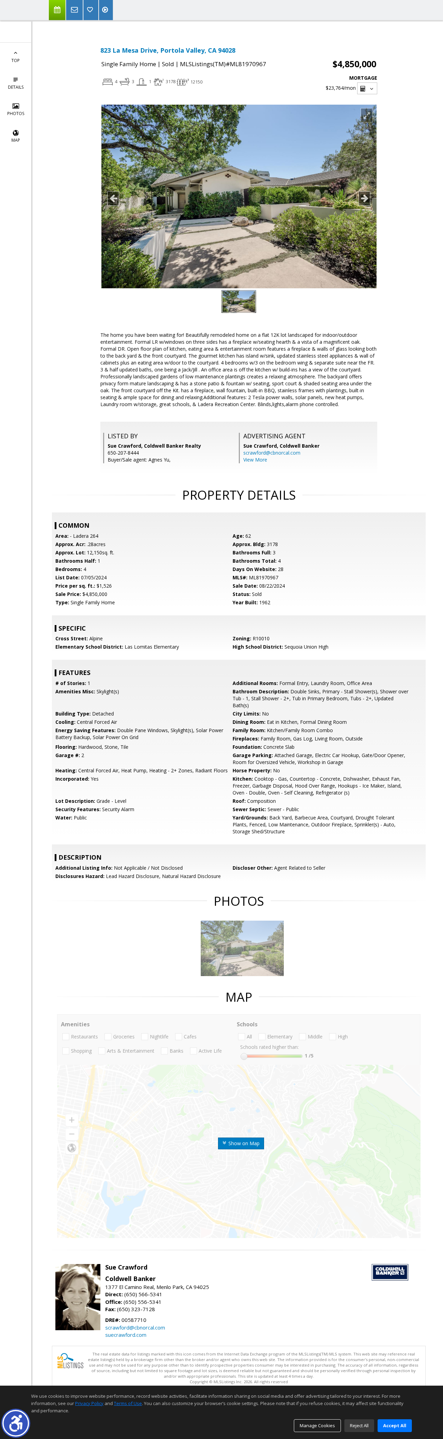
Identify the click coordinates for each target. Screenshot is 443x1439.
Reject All (359, 1425)
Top (15, 60)
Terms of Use (128, 1403)
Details (16, 87)
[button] (15, 1423)
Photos (15, 113)
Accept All (394, 1425)
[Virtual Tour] (106, 10)
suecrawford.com (125, 1334)
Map (15, 140)
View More (255, 459)
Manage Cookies (317, 1425)
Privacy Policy (89, 1403)
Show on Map (243, 1143)
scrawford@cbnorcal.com (271, 452)
